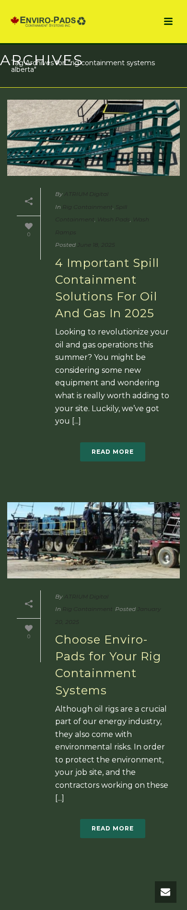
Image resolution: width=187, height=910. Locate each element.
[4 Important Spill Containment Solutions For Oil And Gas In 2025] (93, 138)
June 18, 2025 (96, 244)
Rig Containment (87, 206)
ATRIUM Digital (86, 193)
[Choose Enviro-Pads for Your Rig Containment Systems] (93, 540)
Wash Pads (113, 219)
